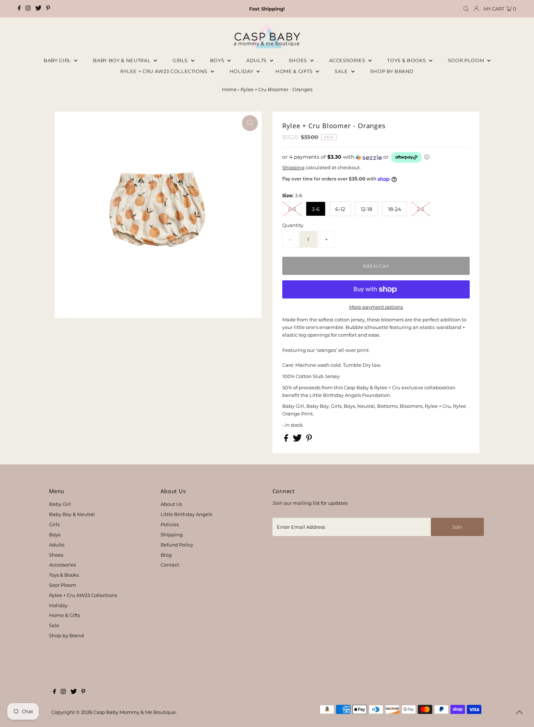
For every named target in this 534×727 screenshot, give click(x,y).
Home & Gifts (294, 71)
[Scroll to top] (519, 712)
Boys (218, 60)
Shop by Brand (66, 635)
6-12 (340, 209)
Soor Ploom (62, 585)
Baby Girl (58, 60)
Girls (181, 60)
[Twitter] (38, 8)
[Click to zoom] (250, 123)
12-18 (366, 209)
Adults (257, 60)
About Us (171, 504)
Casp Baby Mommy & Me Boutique (134, 712)
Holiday (58, 605)
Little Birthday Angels (186, 514)
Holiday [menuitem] (242, 71)
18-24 (394, 209)
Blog (166, 555)
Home (229, 89)
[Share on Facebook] (286, 440)
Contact (170, 565)
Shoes (298, 60)
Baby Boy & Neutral (122, 60)
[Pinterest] (48, 8)
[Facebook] (19, 8)
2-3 (420, 209)
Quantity (292, 225)
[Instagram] (28, 8)
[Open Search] (466, 9)
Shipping (293, 167)
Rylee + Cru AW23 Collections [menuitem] (164, 71)
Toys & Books (407, 60)
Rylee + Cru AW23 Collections (83, 595)
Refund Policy (177, 545)
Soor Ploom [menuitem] (466, 60)
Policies (170, 524)
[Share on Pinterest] (309, 440)
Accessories (348, 60)
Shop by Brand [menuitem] (392, 71)
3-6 (316, 209)
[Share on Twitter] (298, 440)
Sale (342, 71)
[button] (376, 157)
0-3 (292, 209)
